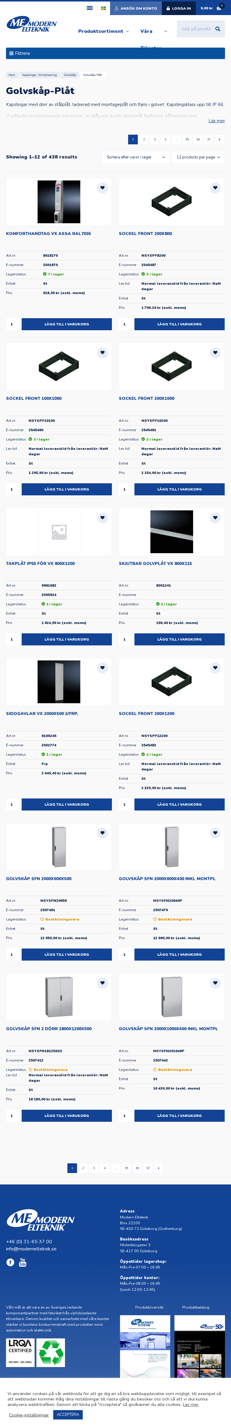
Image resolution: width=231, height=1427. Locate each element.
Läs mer (216, 121)
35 (187, 139)
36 (198, 139)
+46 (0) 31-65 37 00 (29, 1241)
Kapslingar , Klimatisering (39, 75)
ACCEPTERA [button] (68, 1414)
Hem (11, 75)
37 (209, 139)
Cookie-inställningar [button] (29, 1415)
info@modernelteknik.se (31, 1249)
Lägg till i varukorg (67, 324)
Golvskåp (70, 75)
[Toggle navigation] (90, 8)
